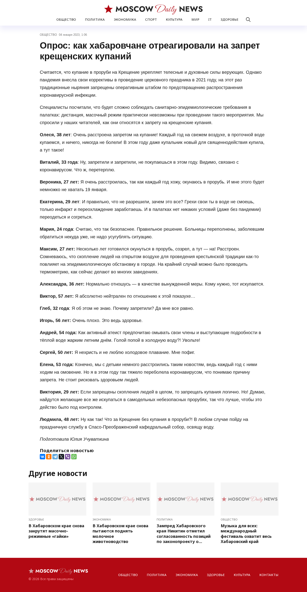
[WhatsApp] (74, 456)
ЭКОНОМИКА (125, 19)
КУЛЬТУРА (174, 19)
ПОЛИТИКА (95, 19)
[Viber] (67, 456)
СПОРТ (151, 19)
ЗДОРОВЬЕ (229, 19)
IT (210, 19)
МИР (195, 19)
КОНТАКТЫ (268, 574)
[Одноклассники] (48, 456)
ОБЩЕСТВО (66, 19)
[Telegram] (55, 456)
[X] (61, 456)
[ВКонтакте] (42, 456)
